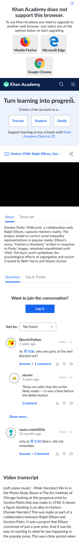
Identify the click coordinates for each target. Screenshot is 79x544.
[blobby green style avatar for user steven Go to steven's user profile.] (13, 378)
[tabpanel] (39, 242)
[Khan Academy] (20, 84)
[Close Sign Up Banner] (71, 98)
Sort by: (11, 326)
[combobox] (37, 327)
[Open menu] (73, 84)
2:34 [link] (37, 441)
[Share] (71, 154)
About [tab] (9, 217)
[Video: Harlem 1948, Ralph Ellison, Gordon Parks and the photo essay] (39, 184)
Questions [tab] (12, 277)
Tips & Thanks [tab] (35, 277)
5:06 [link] (30, 351)
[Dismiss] (72, 3)
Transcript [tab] (26, 217)
